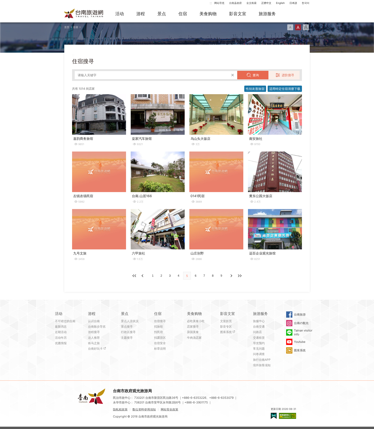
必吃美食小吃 (196, 321)
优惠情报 (61, 343)
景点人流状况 (129, 321)
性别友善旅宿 (255, 89)
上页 (231, 276)
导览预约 (259, 343)
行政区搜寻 (128, 332)
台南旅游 (300, 314)
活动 (119, 13)
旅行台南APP (262, 360)
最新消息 (61, 326)
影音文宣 (237, 13)
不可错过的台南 (65, 321)
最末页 (239, 276)
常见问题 (259, 348)
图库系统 (226, 332)
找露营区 (160, 337)
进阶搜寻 (288, 75)
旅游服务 (267, 13)
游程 (140, 13)
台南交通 (259, 326)
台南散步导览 (97, 326)
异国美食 (193, 332)
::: (211, 3)
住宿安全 (160, 343)
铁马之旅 (94, 343)
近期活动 (61, 332)
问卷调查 (259, 354)
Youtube (299, 342)
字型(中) (298, 27)
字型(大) (306, 27)
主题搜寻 (127, 337)
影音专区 (226, 326)
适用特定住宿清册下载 (284, 89)
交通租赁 (259, 337)
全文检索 (251, 2)
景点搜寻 (127, 326)
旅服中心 (259, 321)
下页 (143, 276)
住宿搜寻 (160, 321)
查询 (256, 75)
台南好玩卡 (95, 348)
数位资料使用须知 (144, 409)
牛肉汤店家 (194, 337)
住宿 (182, 13)
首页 (66, 27)
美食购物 (208, 13)
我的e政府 (274, 416)
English (280, 2)
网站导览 (219, 2)
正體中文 (266, 2)
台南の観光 (301, 323)
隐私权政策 (120, 409)
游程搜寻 (94, 332)
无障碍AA (287, 416)
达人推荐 (94, 337)
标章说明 (160, 348)
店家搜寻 (193, 326)
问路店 (257, 332)
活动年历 (61, 337)
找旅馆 (158, 326)
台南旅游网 (83, 14)
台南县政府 (235, 2)
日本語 (293, 2)
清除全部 (232, 75)
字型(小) (290, 27)
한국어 (305, 2)
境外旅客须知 (262, 365)
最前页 (134, 276)
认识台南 (94, 321)
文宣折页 (226, 321)
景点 (161, 13)
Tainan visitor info (303, 332)
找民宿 (158, 332)
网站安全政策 (169, 409)
